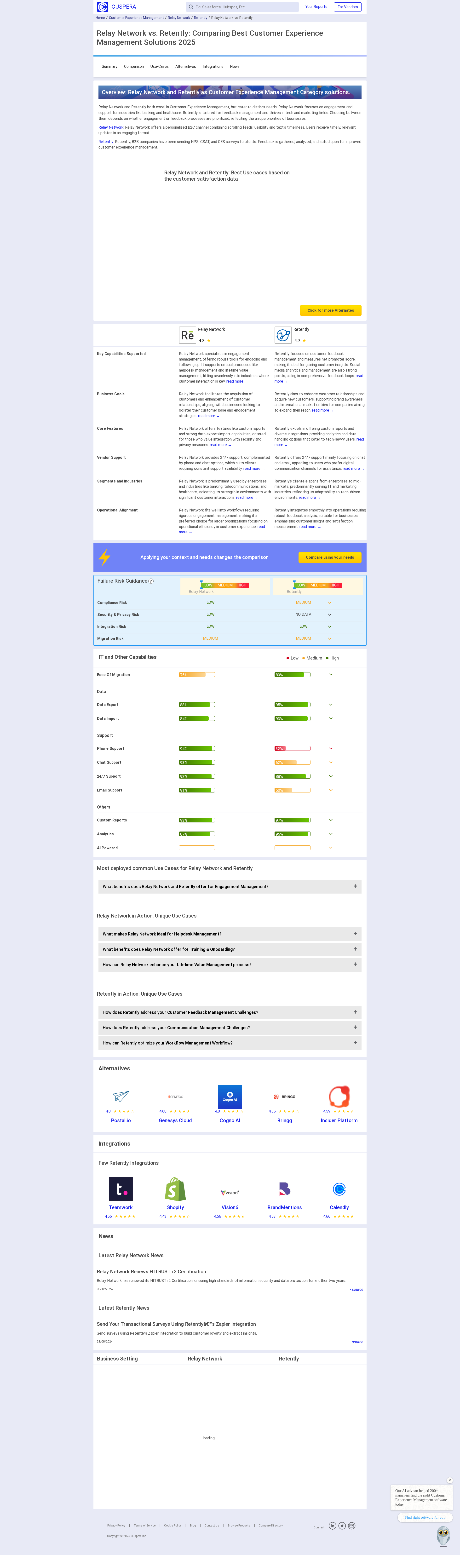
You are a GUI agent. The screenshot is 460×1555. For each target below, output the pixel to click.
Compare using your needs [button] (330, 557)
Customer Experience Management (136, 18)
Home (100, 18)
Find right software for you (425, 1517)
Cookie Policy (172, 1525)
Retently (200, 18)
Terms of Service (144, 1525)
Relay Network (179, 18)
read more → (237, 381)
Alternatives (185, 66)
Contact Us (212, 1525)
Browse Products (239, 1525)
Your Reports (316, 6)
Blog (193, 1525)
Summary (109, 66)
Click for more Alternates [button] (331, 310)
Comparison (134, 66)
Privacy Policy (116, 1525)
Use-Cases (159, 66)
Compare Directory (271, 1525)
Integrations (213, 66)
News (235, 66)
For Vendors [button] (348, 7)
